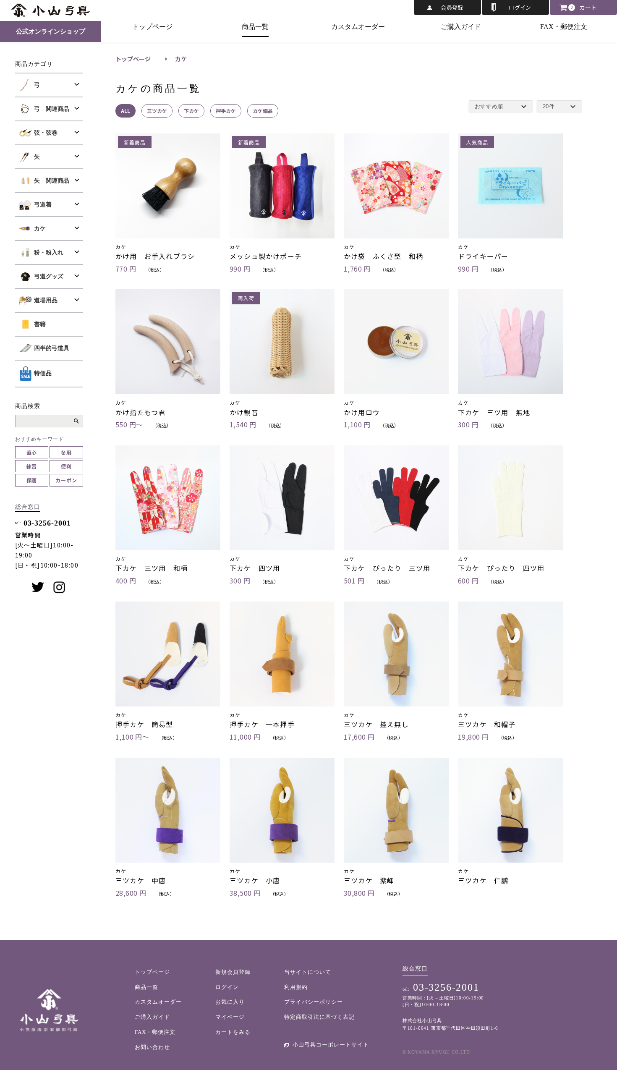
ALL (125, 110)
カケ (181, 59)
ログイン (520, 7)
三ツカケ (157, 110)
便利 (66, 466)
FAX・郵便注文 (563, 26)
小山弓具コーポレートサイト (331, 1044)
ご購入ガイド (461, 26)
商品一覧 (255, 26)
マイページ (230, 1017)
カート (588, 7)
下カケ (191, 110)
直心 (31, 452)
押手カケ (226, 110)
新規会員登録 (233, 972)
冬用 (66, 452)
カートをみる (233, 1032)
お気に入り (230, 1002)
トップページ (152, 26)
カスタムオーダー (358, 26)
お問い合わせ (152, 1047)
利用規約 (296, 987)
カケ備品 (263, 110)
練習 (31, 466)
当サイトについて (307, 972)
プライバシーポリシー (313, 1002)
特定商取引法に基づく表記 (319, 1017)
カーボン (66, 480)
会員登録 (452, 7)
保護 (31, 480)
